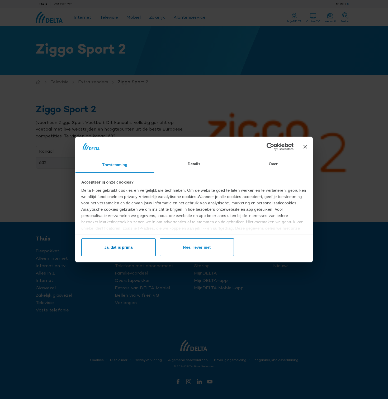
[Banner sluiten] (305, 146)
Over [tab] (273, 164)
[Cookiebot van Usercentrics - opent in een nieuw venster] (270, 147)
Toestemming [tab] (114, 164)
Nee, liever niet (197, 247)
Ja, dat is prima (118, 247)
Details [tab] (194, 164)
